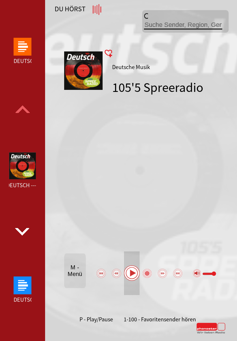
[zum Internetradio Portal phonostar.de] (211, 332)
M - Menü (75, 270)
